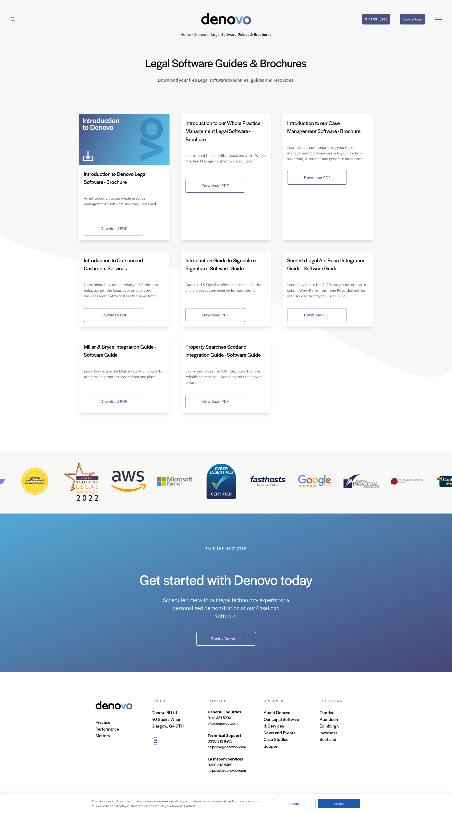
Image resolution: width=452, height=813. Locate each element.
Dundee (327, 712)
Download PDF (114, 228)
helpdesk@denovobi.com (227, 746)
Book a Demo (413, 19)
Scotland (328, 739)
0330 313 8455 (220, 741)
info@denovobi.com (223, 723)
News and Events (279, 733)
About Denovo (277, 712)
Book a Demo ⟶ (226, 638)
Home (186, 34)
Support (201, 34)
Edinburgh (329, 726)
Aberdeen (329, 719)
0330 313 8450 (220, 764)
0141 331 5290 (376, 19)
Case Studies (276, 739)
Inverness (328, 733)
